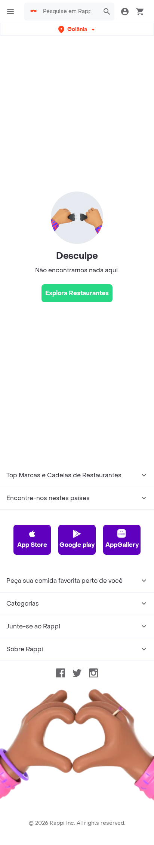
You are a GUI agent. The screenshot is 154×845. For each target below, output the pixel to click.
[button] (77, 29)
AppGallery (122, 545)
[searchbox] (68, 12)
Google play (77, 545)
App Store (32, 545)
